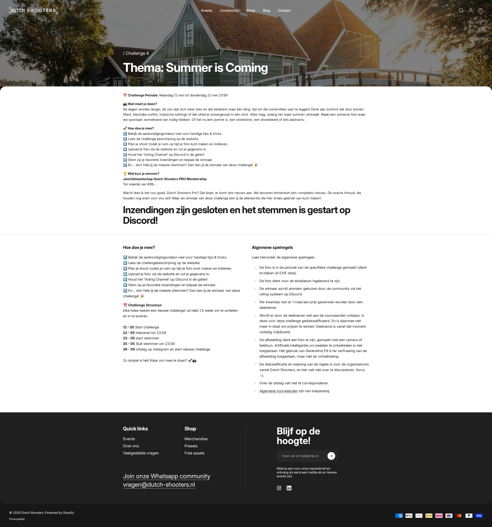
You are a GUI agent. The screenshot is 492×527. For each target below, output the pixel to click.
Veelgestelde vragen (141, 453)
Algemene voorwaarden (278, 391)
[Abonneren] (331, 456)
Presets (191, 446)
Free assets (194, 453)
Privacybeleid (17, 519)
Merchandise (196, 439)
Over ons (131, 446)
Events (129, 439)
